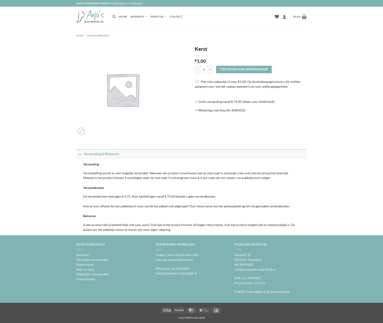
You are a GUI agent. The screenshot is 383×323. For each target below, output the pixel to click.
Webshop (137, 16)
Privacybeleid (85, 279)
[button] (284, 17)
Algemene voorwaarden (92, 274)
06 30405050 (181, 268)
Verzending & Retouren (101, 154)
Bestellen (82, 255)
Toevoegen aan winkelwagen (244, 69)
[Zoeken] (114, 16)
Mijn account (85, 269)
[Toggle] (80, 154)
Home (123, 16)
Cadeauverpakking (97, 35)
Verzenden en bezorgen (92, 260)
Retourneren (85, 264)
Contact (176, 16)
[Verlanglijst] (277, 17)
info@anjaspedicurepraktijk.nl (176, 273)
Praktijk (156, 16)
